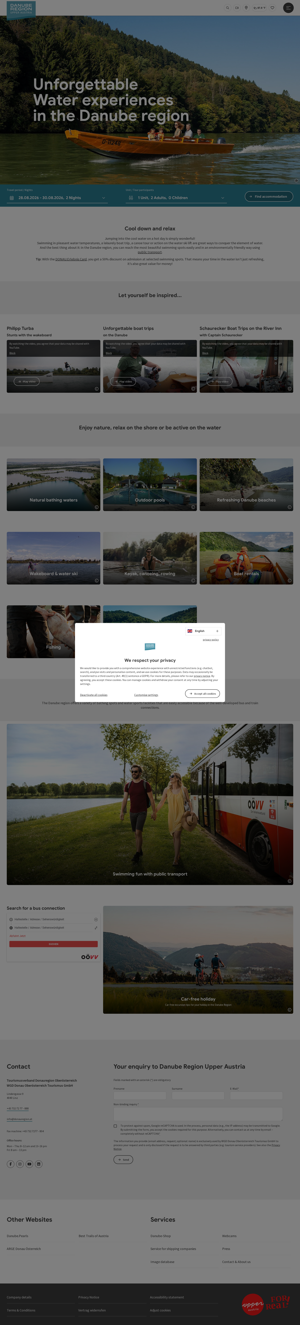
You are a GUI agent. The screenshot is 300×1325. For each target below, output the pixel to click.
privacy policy (211, 639)
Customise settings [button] (146, 695)
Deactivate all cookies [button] (93, 695)
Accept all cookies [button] (205, 693)
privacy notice (202, 676)
